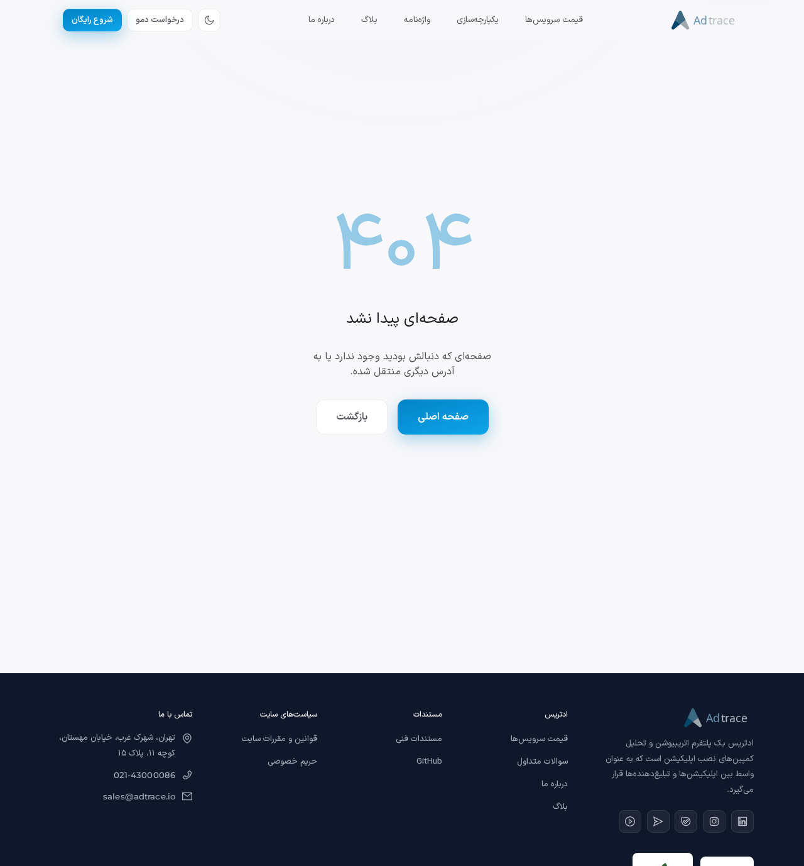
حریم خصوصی (292, 761)
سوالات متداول (542, 761)
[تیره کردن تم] (209, 20)
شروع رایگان (92, 20)
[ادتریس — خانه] (706, 20)
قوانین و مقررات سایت (279, 739)
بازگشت (351, 417)
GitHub (429, 761)
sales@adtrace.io (139, 796)
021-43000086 (145, 775)
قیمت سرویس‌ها (554, 20)
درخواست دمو (160, 20)
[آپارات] (630, 821)
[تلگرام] (658, 821)
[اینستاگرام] (714, 821)
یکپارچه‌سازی (478, 20)
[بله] (686, 821)
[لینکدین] (742, 821)
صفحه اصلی (443, 417)
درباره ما (321, 20)
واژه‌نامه (417, 20)
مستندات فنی (419, 739)
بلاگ (369, 20)
